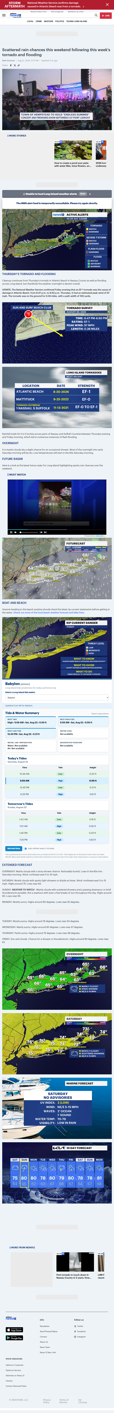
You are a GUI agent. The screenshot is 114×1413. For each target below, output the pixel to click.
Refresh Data (14, 849)
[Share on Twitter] (15, 65)
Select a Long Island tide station (20, 692)
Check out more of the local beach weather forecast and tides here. (49, 613)
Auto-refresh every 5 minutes (41, 849)
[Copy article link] (19, 65)
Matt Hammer (8, 61)
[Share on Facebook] (11, 65)
